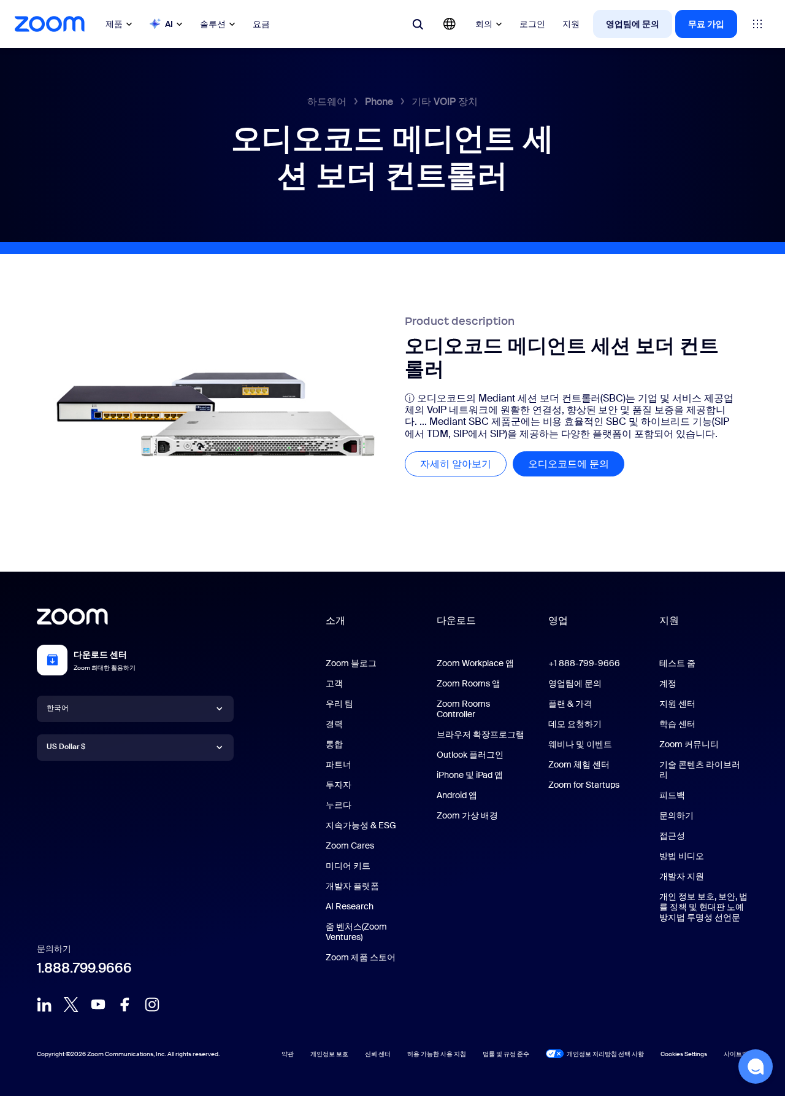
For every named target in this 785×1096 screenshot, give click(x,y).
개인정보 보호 (329, 1054)
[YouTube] (98, 1004)
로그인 (532, 23)
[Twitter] (71, 1004)
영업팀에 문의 (632, 23)
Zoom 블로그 (351, 663)
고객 (334, 683)
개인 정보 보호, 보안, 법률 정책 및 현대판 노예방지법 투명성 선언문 (703, 907)
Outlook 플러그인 (470, 754)
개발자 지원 (681, 876)
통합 (334, 744)
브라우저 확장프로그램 (480, 734)
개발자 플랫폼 (352, 886)
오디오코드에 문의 (576, 463)
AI (169, 23)
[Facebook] (125, 1004)
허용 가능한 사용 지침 (436, 1054)
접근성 (672, 835)
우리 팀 (339, 703)
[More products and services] (757, 24)
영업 (558, 620)
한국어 (58, 708)
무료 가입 (706, 23)
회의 (483, 23)
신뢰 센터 (378, 1054)
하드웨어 (327, 101)
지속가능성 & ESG (361, 825)
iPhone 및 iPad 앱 (470, 774)
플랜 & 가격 (570, 703)
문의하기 (676, 815)
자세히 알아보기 (463, 463)
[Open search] (417, 24)
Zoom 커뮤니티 (689, 744)
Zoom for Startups (583, 784)
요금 (261, 23)
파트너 (338, 764)
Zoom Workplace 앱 (475, 663)
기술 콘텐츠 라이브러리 (699, 769)
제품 (114, 23)
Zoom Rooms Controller (463, 709)
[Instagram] (152, 1004)
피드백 (672, 795)
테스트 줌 (677, 663)
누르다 (338, 804)
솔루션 (213, 23)
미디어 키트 (348, 865)
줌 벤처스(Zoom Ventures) (356, 931)
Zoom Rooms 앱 (468, 683)
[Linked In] (44, 1004)
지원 (571, 23)
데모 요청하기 (575, 723)
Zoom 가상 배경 (467, 815)
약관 (287, 1054)
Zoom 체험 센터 (579, 764)
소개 (335, 620)
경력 (334, 723)
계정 (667, 683)
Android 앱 (457, 795)
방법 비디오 (681, 855)
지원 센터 (677, 703)
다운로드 (456, 620)
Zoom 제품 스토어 (361, 957)
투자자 (338, 784)
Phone (379, 101)
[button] (755, 1066)
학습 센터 (677, 723)
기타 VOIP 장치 (445, 101)
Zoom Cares (350, 845)
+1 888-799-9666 (584, 663)
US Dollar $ (66, 747)
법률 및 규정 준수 (506, 1054)
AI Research (349, 906)
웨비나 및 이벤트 (580, 744)
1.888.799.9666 (84, 968)
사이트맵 (736, 1054)
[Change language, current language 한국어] (449, 24)
